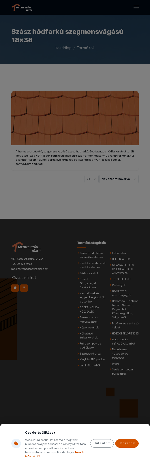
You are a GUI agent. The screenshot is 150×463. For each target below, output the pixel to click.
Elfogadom (127, 443)
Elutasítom (102, 443)
